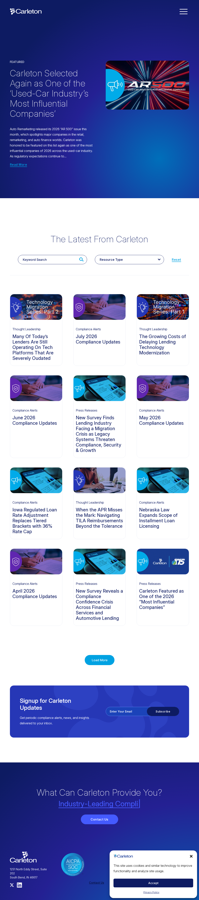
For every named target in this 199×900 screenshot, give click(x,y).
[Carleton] (26, 11)
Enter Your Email (121, 711)
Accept (153, 883)
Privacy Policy (151, 892)
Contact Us (99, 819)
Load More (99, 660)
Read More (18, 165)
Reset (176, 260)
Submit (81, 259)
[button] (191, 856)
